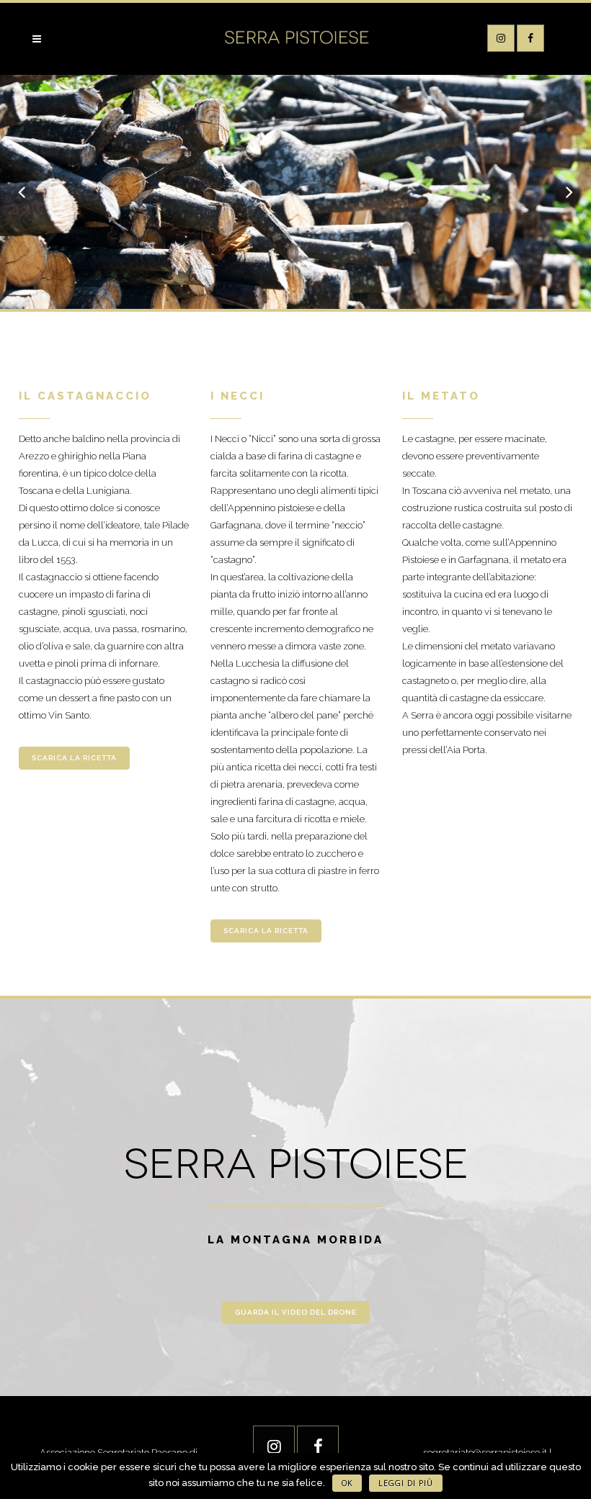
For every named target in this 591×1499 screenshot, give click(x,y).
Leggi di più (405, 1483)
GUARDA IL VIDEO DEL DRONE (296, 1312)
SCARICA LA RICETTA (74, 758)
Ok (347, 1483)
